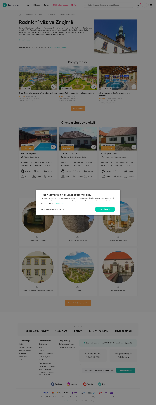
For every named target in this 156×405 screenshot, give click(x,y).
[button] (52, 209)
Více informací (59, 203)
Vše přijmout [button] (105, 209)
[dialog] (78, 202)
